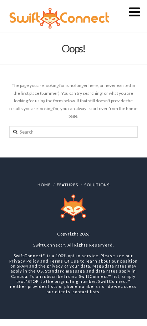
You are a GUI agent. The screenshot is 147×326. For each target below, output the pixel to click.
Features (67, 184)
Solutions (97, 184)
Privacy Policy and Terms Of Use (44, 261)
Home (44, 184)
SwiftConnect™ (49, 245)
